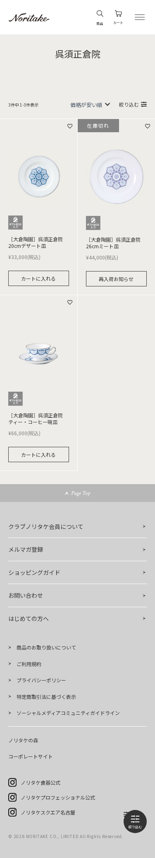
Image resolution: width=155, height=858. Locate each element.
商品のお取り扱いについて (46, 647)
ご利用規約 (29, 663)
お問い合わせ (25, 595)
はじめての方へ (28, 618)
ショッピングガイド (34, 572)
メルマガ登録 (25, 549)
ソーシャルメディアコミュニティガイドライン (68, 712)
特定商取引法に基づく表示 (46, 696)
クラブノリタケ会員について (45, 526)
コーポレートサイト (30, 756)
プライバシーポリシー (41, 679)
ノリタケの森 (23, 740)
